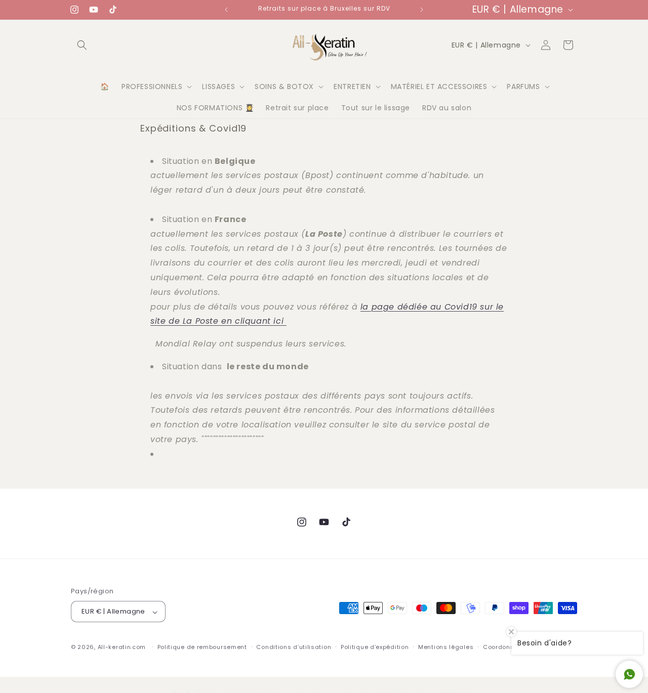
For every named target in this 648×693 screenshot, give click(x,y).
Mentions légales (445, 647)
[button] (82, 45)
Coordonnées (504, 647)
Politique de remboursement (202, 647)
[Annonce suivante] (422, 9)
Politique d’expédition (375, 647)
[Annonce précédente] (226, 9)
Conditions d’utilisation (293, 647)
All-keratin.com (122, 647)
